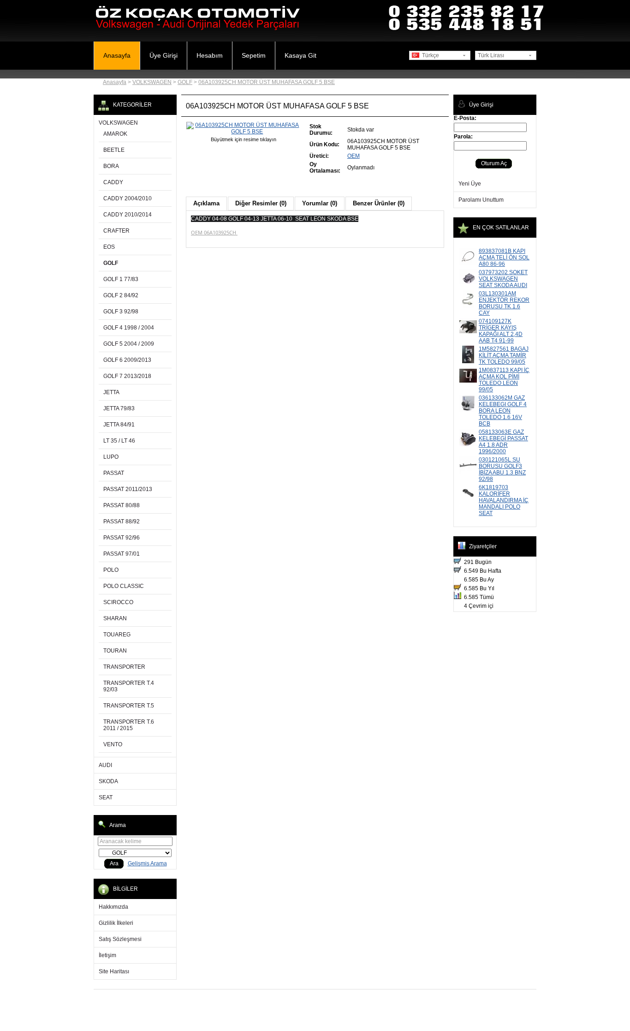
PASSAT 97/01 (121, 554)
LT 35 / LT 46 (119, 441)
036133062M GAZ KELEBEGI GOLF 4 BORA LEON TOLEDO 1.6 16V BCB (503, 411)
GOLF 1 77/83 (120, 279)
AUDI (105, 765)
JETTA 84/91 (119, 424)
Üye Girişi (163, 55)
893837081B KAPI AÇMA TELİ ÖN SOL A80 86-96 (504, 257)
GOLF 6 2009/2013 (127, 360)
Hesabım (209, 55)
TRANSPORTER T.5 (128, 705)
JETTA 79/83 (119, 408)
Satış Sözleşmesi (120, 939)
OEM (353, 156)
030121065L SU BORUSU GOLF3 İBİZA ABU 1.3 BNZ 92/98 (502, 469)
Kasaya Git (300, 55)
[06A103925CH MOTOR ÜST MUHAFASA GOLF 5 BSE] (243, 131)
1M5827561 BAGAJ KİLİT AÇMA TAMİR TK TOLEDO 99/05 (504, 355)
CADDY (113, 182)
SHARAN (115, 618)
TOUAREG (117, 634)
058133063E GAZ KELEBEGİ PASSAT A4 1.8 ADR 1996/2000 (503, 442)
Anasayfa (117, 55)
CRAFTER (116, 231)
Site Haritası (114, 971)
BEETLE (114, 150)
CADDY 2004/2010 (127, 198)
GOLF (185, 82)
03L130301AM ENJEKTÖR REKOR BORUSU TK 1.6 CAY (504, 303)
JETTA (111, 392)
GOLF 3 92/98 (120, 311)
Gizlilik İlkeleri (116, 923)
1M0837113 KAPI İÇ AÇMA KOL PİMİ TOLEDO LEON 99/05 (504, 380)
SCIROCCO (118, 602)
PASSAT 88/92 (121, 521)
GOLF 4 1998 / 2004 (128, 327)
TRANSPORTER (124, 667)
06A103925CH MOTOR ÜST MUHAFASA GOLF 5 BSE (266, 82)
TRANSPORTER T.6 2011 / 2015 (128, 725)
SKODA (108, 781)
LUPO (111, 457)
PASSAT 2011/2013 (127, 489)
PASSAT (113, 473)
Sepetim (254, 55)
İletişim (107, 955)
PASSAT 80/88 (121, 505)
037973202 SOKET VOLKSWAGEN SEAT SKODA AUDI (503, 278)
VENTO (112, 744)
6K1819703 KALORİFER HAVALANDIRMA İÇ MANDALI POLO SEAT (504, 500)
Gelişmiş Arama (147, 863)
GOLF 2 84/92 (120, 295)
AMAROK (115, 134)
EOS (109, 247)
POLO (111, 570)
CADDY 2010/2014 (127, 214)
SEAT (106, 797)
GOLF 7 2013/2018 (127, 376)
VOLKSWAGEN (152, 82)
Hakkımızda (113, 907)
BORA (111, 166)
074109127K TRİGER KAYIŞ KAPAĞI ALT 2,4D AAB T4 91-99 (501, 331)
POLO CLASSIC (123, 586)
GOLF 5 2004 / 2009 (128, 344)
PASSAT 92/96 (121, 537)
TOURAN (115, 650)
